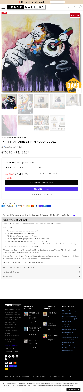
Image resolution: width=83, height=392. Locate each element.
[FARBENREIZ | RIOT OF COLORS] (26, 314)
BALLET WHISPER (52, 324)
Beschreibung (7, 219)
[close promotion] (78, 2)
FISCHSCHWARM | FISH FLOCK (34, 329)
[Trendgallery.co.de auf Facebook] (6, 356)
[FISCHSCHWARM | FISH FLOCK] (26, 329)
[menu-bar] (4, 7)
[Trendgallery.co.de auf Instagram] (17, 356)
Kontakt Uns (9, 379)
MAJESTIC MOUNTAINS (34, 342)
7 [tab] (46, 91)
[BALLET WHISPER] (45, 324)
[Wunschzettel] (75, 7)
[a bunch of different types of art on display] (57, 122)
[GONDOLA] (45, 314)
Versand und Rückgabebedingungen (17, 376)
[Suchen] (69, 7)
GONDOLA (52, 313)
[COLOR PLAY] (45, 336)
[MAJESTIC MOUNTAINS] (26, 341)
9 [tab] (51, 91)
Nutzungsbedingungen (57, 376)
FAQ (70, 376)
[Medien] (78, 90)
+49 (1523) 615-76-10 (11, 348)
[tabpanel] (41, 53)
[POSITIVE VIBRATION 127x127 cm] (41, 53)
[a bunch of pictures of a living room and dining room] (41, 122)
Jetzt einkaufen (57, 2)
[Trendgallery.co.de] (26, 7)
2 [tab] (34, 91)
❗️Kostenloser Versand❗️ (32, 2)
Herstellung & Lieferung (11, 272)
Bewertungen (7, 277)
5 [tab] (41, 91)
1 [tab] (31, 91)
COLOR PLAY (53, 336)
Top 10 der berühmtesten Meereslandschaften (69, 326)
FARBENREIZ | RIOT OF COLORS (34, 315)
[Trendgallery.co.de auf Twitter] (9, 356)
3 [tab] (36, 91)
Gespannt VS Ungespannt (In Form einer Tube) (18, 267)
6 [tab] (43, 91)
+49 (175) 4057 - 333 (11, 351)
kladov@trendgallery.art (12, 345)
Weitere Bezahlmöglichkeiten (41, 194)
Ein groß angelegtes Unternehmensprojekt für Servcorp (69, 318)
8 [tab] (48, 91)
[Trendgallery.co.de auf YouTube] (6, 359)
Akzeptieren (73, 389)
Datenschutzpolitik (39, 376)
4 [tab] (39, 91)
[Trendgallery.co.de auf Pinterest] (13, 356)
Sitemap (18, 379)
